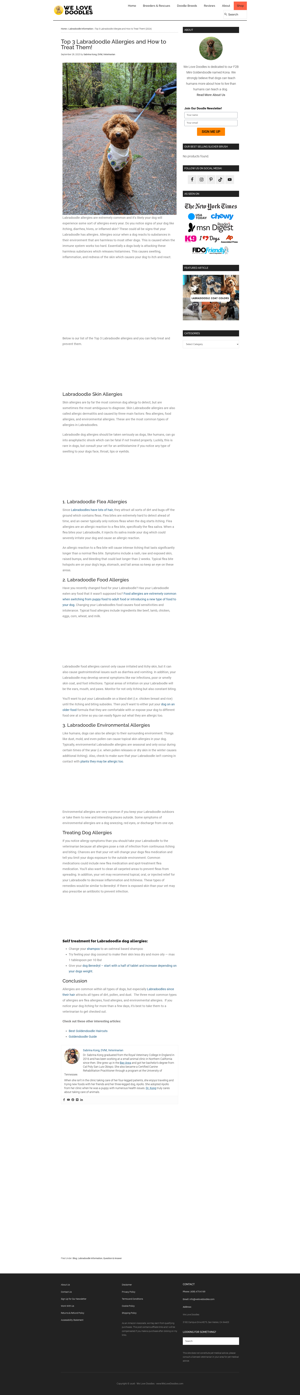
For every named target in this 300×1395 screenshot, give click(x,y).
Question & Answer (112, 1258)
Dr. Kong (151, 1088)
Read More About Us (211, 95)
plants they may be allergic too (101, 761)
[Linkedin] (81, 1100)
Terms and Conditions (132, 1299)
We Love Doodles (73, 10)
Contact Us (66, 1292)
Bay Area (125, 1062)
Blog (75, 1258)
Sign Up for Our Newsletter (73, 1299)
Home (64, 29)
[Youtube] (68, 1100)
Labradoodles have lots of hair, (92, 510)
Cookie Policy (128, 1306)
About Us (65, 1284)
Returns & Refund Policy (72, 1313)
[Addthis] (77, 1100)
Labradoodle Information (81, 29)
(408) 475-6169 (197, 1291)
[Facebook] (64, 1100)
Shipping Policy (129, 1313)
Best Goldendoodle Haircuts (88, 1031)
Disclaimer (127, 1284)
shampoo (93, 949)
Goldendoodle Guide (83, 1036)
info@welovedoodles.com (202, 1299)
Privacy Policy (128, 1292)
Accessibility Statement (72, 1320)
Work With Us (67, 1306)
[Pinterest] (72, 1100)
